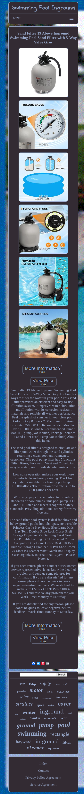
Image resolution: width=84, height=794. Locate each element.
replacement (54, 748)
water (51, 705)
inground (52, 711)
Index (43, 763)
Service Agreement (43, 784)
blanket (35, 718)
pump (46, 725)
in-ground (47, 741)
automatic (50, 718)
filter (67, 742)
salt (22, 684)
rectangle (59, 734)
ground (26, 725)
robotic (23, 719)
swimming (32, 733)
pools (21, 691)
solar (24, 696)
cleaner (35, 748)
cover (64, 703)
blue (57, 684)
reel (70, 713)
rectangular (47, 698)
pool (64, 725)
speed (40, 705)
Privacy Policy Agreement (43, 777)
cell (65, 684)
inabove (61, 697)
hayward (24, 741)
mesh (50, 691)
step (17, 714)
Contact (43, 770)
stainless (63, 692)
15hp (32, 684)
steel (35, 697)
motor (36, 690)
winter (29, 712)
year (64, 718)
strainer (24, 704)
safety (45, 683)
